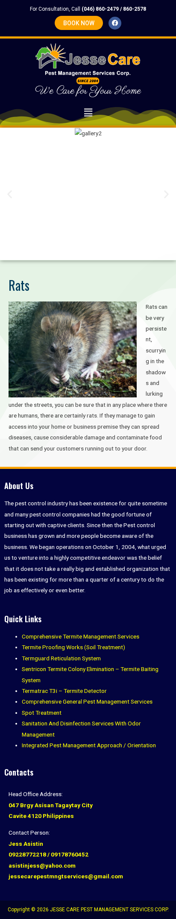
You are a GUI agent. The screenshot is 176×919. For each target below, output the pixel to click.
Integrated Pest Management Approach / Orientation (89, 745)
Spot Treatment (42, 712)
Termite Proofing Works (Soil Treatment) (73, 647)
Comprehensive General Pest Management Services (87, 701)
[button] (88, 113)
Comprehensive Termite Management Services (80, 636)
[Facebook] (115, 23)
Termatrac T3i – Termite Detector (64, 690)
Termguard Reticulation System (61, 658)
